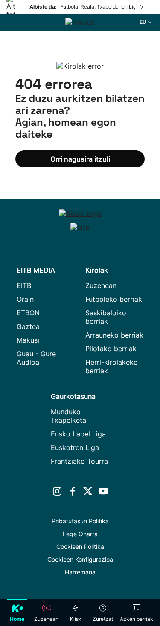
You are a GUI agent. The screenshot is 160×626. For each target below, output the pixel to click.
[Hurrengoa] (142, 7)
